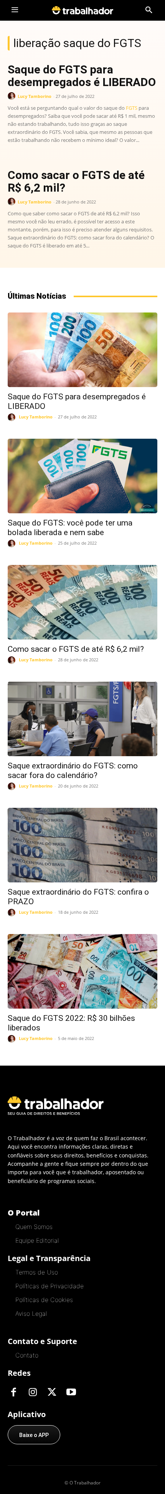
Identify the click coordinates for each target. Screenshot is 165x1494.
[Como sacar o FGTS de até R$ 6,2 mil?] (82, 602)
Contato (26, 1355)
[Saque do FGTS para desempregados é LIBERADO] (82, 349)
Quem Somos (34, 1226)
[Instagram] (32, 1392)
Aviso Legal (31, 1313)
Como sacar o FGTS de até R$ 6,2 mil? (76, 181)
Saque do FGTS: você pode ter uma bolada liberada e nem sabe (70, 527)
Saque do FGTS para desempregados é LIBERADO (82, 76)
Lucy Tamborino (34, 96)
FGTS (131, 107)
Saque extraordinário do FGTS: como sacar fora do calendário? (73, 770)
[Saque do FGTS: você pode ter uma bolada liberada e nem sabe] (82, 476)
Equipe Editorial (37, 1240)
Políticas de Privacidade (49, 1286)
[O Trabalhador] (82, 10)
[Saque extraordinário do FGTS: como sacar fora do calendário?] (82, 719)
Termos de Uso (36, 1272)
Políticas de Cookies (44, 1300)
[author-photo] (13, 96)
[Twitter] (52, 1392)
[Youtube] (71, 1392)
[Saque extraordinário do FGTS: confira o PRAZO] (82, 845)
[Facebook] (13, 1392)
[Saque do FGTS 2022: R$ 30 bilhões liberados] (82, 971)
